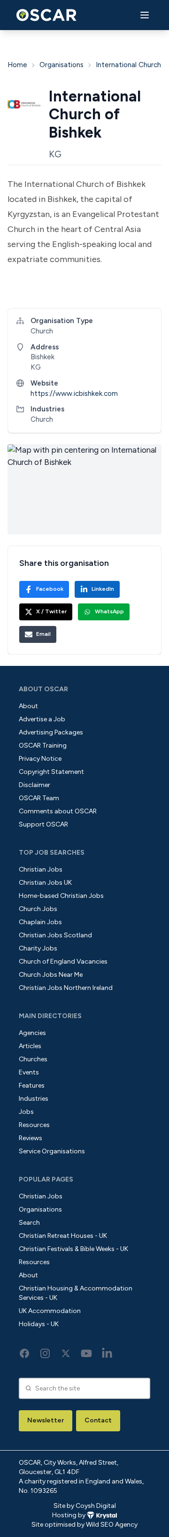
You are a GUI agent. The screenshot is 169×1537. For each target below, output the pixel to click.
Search (29, 1223)
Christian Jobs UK (45, 883)
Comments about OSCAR (58, 811)
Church (42, 419)
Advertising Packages (51, 732)
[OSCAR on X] (65, 1353)
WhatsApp (109, 611)
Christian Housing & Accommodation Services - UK (75, 1293)
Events (29, 1072)
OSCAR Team (39, 798)
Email (43, 634)
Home (17, 65)
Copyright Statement (51, 772)
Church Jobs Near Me (51, 975)
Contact (98, 1420)
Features (32, 1085)
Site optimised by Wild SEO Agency (84, 1525)
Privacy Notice (40, 759)
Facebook (49, 589)
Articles (30, 1046)
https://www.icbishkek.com (74, 393)
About (28, 706)
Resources (34, 1125)
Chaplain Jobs (40, 922)
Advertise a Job (42, 719)
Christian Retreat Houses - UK (63, 1236)
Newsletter (45, 1420)
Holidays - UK (39, 1324)
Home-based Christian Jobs (61, 896)
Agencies (32, 1033)
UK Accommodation (50, 1311)
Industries (33, 1099)
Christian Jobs (40, 869)
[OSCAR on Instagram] (45, 1353)
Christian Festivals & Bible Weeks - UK (73, 1249)
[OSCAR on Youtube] (86, 1353)
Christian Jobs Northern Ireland (66, 988)
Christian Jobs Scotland (55, 935)
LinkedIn (103, 589)
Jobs (26, 1112)
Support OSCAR (43, 824)
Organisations (61, 65)
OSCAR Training (43, 745)
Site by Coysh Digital (85, 1506)
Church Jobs (38, 909)
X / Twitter (51, 611)
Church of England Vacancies (63, 961)
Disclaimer (34, 785)
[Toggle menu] (144, 15)
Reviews (30, 1138)
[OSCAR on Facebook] (24, 1353)
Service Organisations (52, 1151)
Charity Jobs (38, 948)
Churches (33, 1059)
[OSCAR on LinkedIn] (107, 1353)
